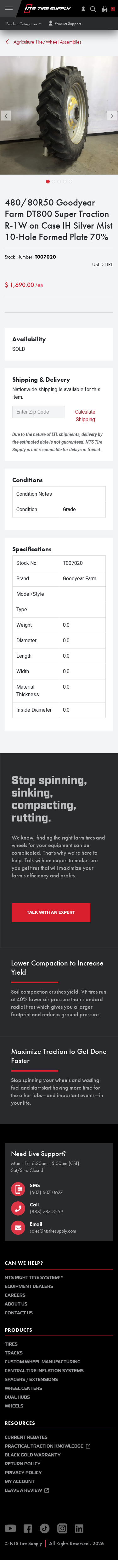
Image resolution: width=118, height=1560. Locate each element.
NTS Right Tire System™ (34, 1277)
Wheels (14, 1406)
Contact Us (19, 1313)
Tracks (14, 1353)
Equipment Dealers (29, 1286)
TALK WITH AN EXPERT (51, 912)
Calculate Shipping (85, 415)
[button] (23, 24)
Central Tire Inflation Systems (44, 1370)
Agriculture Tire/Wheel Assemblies (46, 42)
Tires (11, 1344)
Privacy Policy (23, 1472)
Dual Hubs (17, 1397)
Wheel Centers (23, 1388)
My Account (20, 1481)
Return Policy (23, 1464)
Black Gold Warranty (33, 1455)
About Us (16, 1304)
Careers (15, 1295)
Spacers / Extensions (31, 1379)
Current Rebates (26, 1437)
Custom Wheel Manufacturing (43, 1362)
